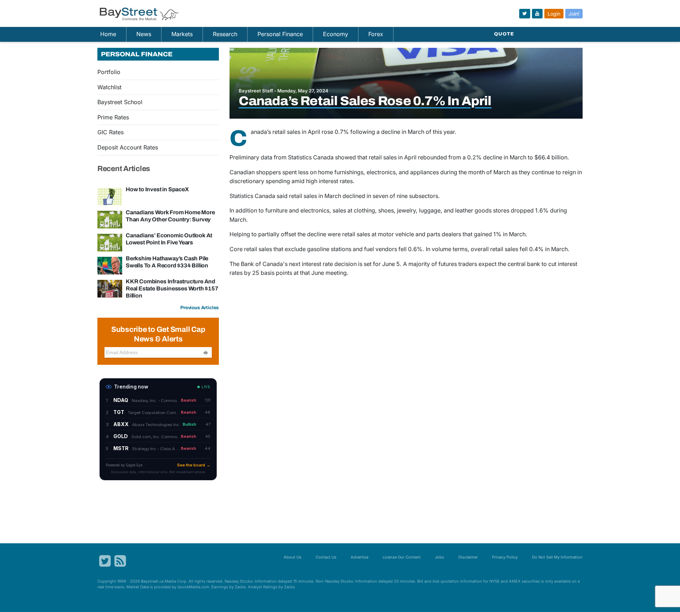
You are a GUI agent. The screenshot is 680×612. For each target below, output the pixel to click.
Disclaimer (468, 557)
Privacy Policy (505, 557)
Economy (335, 34)
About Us (292, 557)
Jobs (439, 557)
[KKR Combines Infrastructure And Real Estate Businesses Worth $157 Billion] (109, 287)
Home (108, 34)
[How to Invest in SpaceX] (109, 195)
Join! (573, 14)
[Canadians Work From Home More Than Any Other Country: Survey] (109, 218)
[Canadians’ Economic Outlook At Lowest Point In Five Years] (109, 241)
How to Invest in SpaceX (157, 189)
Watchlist (109, 87)
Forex (375, 34)
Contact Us (326, 557)
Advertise (359, 557)
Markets (182, 34)
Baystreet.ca (152, 581)
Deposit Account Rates (127, 147)
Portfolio (108, 71)
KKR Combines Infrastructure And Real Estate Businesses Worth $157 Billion (172, 288)
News (143, 34)
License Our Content (401, 557)
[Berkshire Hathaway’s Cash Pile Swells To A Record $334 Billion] (109, 264)
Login (554, 14)
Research (225, 34)
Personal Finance (280, 34)
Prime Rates (113, 117)
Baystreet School (119, 102)
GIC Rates (110, 132)
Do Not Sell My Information (557, 557)
